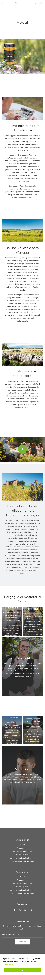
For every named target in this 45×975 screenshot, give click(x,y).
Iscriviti (22, 942)
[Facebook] (14, 909)
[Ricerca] (35, 2)
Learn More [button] (8, 964)
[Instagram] (19, 909)
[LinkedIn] (30, 909)
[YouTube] (25, 909)
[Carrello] (40, 2)
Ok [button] (22, 970)
